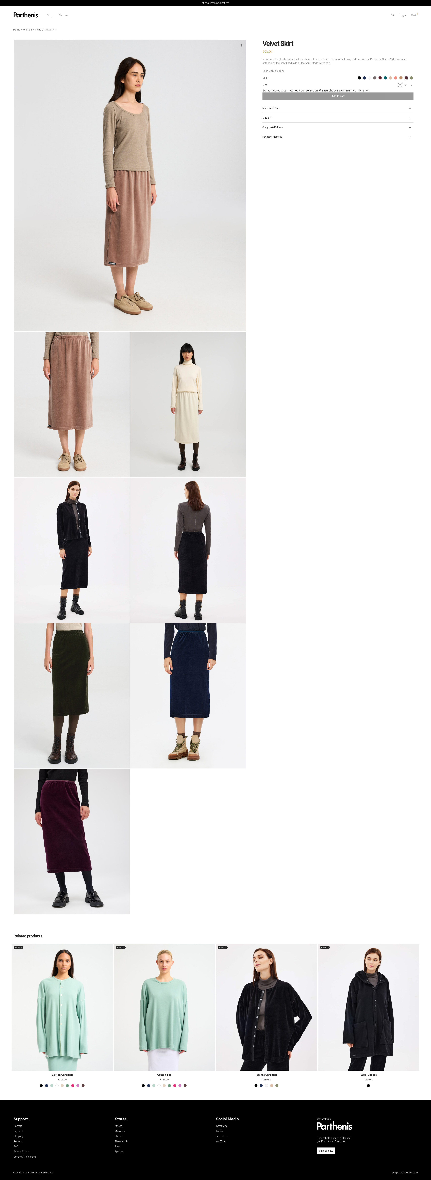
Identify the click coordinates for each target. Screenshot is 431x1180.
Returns (18, 1141)
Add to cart (338, 96)
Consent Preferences (25, 1156)
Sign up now (326, 1150)
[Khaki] (277, 1085)
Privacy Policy (21, 1151)
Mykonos (120, 1131)
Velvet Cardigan (266, 1074)
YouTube (220, 1141)
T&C (16, 1146)
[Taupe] (272, 1085)
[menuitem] (392, 15)
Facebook (221, 1136)
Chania (118, 1136)
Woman (27, 29)
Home (16, 29)
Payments (19, 1131)
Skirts (38, 29)
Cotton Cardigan (62, 1074)
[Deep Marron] (83, 1085)
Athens (118, 1126)
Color (265, 77)
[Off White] (266, 1085)
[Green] (67, 1085)
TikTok (219, 1131)
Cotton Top (164, 1074)
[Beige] (62, 1085)
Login (403, 15)
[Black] (41, 1085)
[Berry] (73, 1085)
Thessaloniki (121, 1141)
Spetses (119, 1151)
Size (264, 85)
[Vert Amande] (52, 1085)
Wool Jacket (369, 1074)
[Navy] (46, 1085)
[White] (57, 1085)
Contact (18, 1126)
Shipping (18, 1136)
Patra (118, 1146)
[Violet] (78, 1085)
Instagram (221, 1126)
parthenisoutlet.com (407, 1172)
